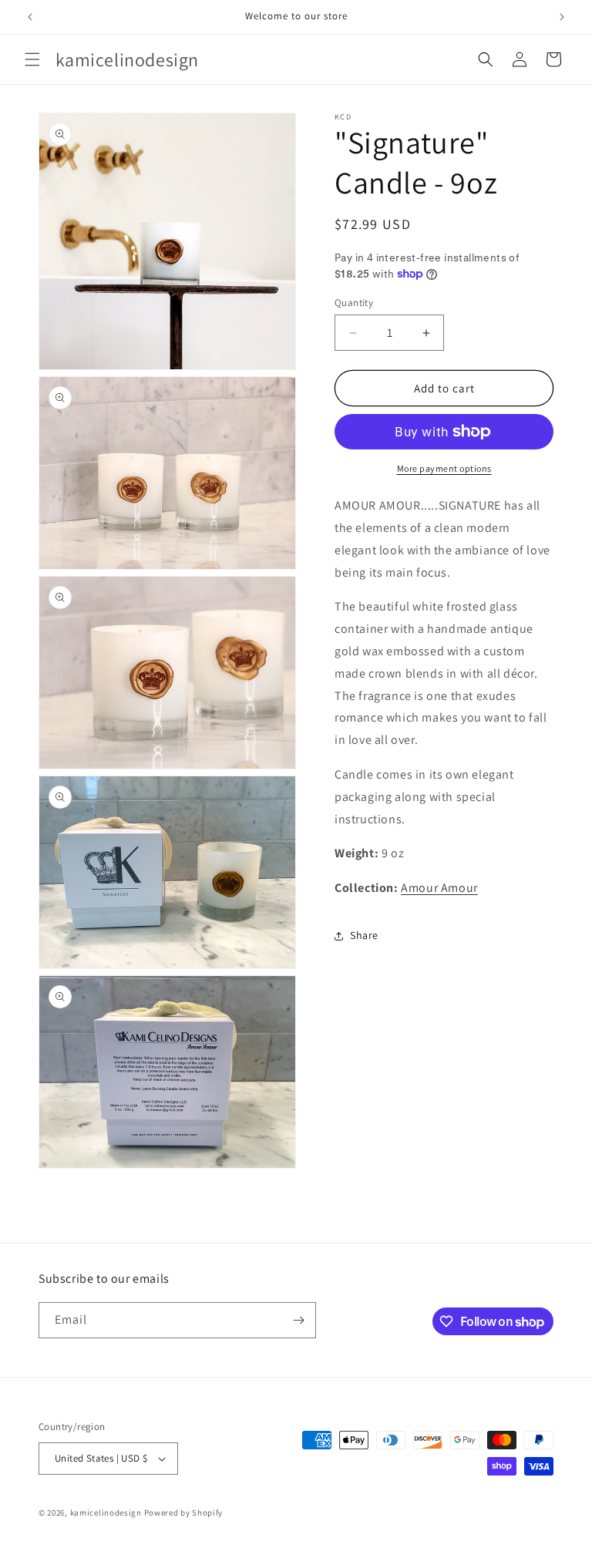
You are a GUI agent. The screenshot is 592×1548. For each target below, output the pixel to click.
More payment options (444, 468)
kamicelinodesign (106, 1512)
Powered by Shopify (184, 1512)
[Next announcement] (562, 17)
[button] (32, 59)
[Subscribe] (298, 1320)
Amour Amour (439, 888)
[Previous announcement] (30, 17)
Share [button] (364, 935)
